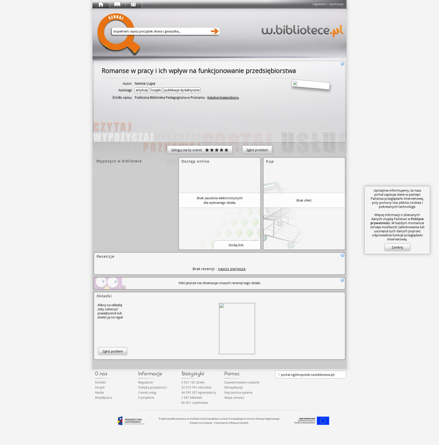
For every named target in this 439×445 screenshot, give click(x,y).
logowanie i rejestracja (328, 4)
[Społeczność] (133, 4)
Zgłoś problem (257, 150)
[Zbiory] (117, 4)
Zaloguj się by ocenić (188, 150)
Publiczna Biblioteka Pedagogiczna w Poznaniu (170, 97)
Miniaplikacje (233, 387)
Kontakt (100, 382)
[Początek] (100, 4)
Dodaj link (236, 245)
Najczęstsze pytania (238, 392)
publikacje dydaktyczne (181, 90)
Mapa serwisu (234, 397)
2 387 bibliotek (191, 397)
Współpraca (103, 397)
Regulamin (145, 382)
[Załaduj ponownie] (342, 64)
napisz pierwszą (231, 268)
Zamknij (397, 247)
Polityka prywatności (152, 387)
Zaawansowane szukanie (242, 382)
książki (156, 90)
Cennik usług (147, 392)
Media (99, 392)
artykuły (142, 90)
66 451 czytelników (194, 403)
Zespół (99, 387)
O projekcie (146, 397)
